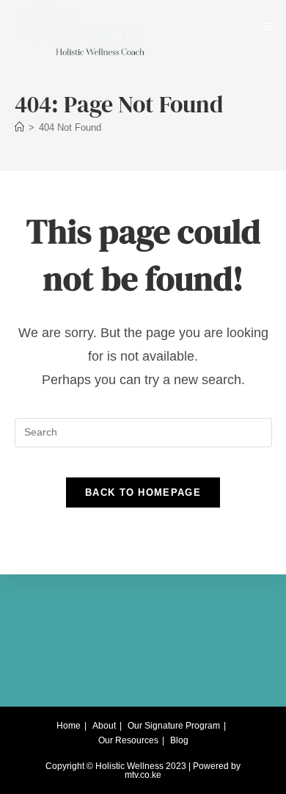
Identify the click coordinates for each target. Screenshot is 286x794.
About (104, 726)
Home (68, 726)
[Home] (19, 127)
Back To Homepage (143, 492)
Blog (179, 740)
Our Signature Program (174, 726)
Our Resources (128, 740)
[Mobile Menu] (267, 26)
